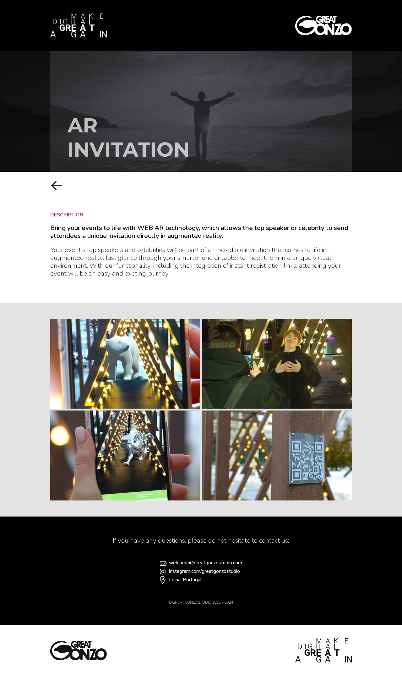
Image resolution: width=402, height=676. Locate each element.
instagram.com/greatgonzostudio (204, 571)
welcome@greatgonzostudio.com (205, 563)
